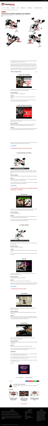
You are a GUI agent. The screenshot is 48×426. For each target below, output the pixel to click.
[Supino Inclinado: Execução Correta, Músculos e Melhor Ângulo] (34, 393)
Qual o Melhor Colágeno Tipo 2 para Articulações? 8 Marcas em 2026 (10, 414)
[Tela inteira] (28, 168)
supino (30, 89)
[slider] (19, 168)
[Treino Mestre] (9, 4)
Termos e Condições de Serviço (29, 417)
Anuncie (26, 413)
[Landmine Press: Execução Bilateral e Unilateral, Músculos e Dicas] (13, 393)
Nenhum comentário (22, 15)
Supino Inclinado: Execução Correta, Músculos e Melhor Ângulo (34, 399)
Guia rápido (26, 418)
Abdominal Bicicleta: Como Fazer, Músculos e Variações (8, 411)
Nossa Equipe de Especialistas (29, 412)
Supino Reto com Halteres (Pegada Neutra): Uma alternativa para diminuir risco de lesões (24, 399)
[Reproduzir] (11, 168)
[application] (19, 161)
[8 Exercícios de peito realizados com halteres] (24, 32)
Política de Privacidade (28, 416)
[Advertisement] (24, 55)
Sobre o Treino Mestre (27, 411)
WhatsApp (27, 371)
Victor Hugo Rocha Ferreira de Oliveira (8, 15)
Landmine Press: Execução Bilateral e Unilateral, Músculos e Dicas (13, 399)
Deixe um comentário (24, 403)
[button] (19, 161)
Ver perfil (21, 371)
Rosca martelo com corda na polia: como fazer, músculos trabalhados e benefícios (12, 416)
